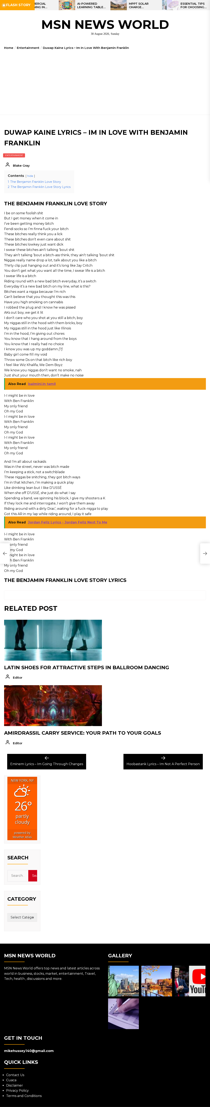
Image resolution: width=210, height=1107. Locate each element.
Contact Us (15, 1075)
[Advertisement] (105, 81)
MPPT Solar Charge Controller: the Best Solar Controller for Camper (124, 5)
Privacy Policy (17, 1090)
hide (30, 175)
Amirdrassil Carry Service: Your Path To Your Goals (82, 733)
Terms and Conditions (24, 1096)
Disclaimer (14, 1085)
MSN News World (105, 24)
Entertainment (14, 155)
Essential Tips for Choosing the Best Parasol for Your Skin (176, 5)
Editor (17, 677)
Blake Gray (21, 165)
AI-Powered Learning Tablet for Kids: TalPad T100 (72, 5)
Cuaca (11, 1080)
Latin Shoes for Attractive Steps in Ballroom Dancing (86, 667)
